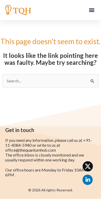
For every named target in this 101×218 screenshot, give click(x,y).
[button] (91, 10)
